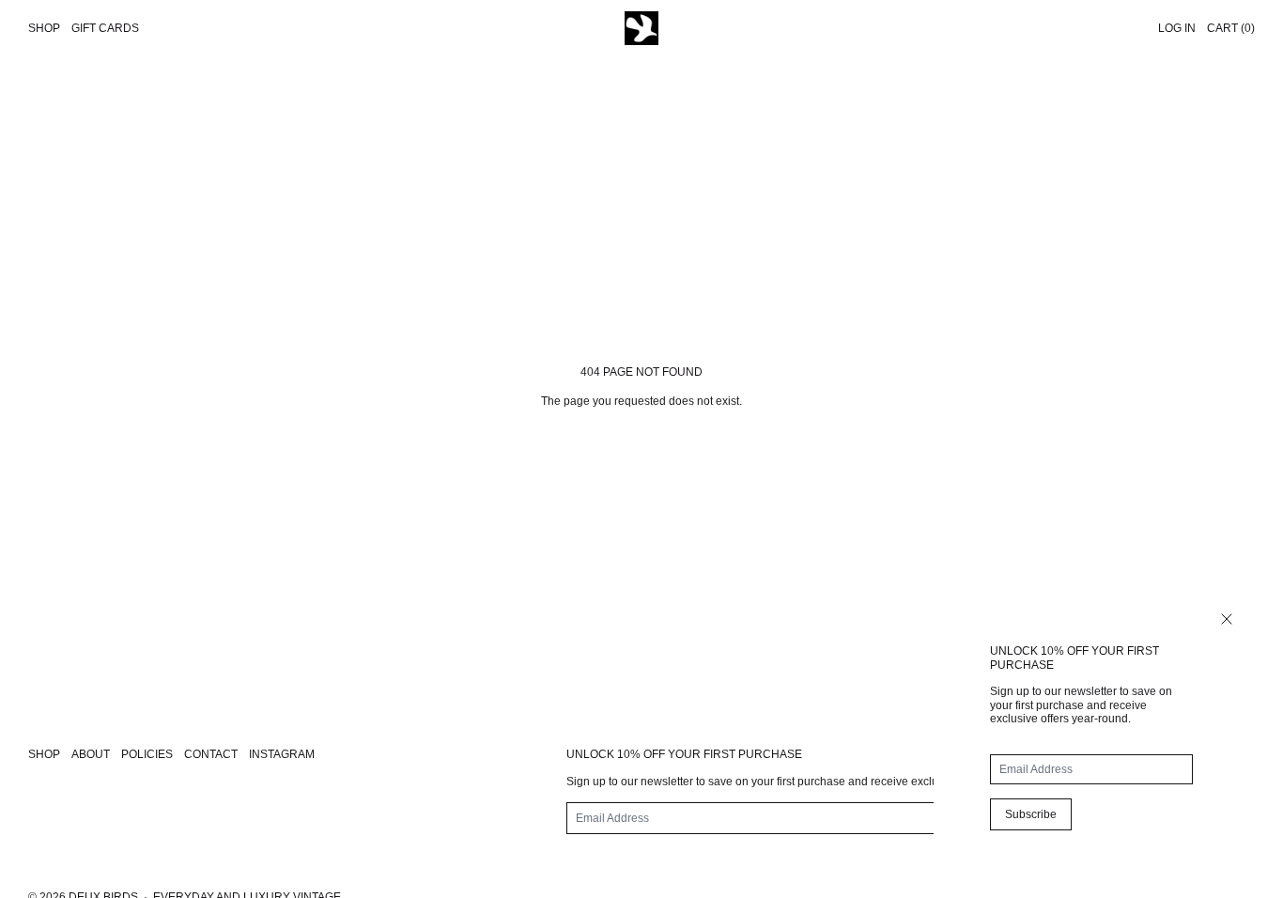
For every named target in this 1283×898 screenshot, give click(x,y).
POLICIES (147, 754)
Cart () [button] (1231, 28)
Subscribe (1031, 814)
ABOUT (90, 754)
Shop (44, 28)
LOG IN (1177, 28)
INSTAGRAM (282, 754)
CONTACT (211, 754)
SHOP (44, 754)
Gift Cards (105, 28)
